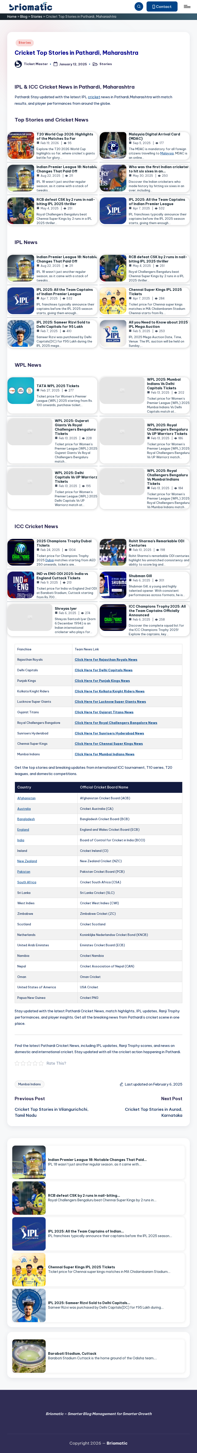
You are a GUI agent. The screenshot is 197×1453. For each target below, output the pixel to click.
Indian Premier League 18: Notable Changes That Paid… (97, 1160)
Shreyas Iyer (66, 608)
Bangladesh (26, 819)
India (20, 840)
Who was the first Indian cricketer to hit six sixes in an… (159, 169)
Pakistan (23, 871)
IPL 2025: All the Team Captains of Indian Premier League (157, 201)
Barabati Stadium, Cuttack (72, 1353)
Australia (24, 809)
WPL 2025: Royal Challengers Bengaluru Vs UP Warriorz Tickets (167, 429)
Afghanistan (26, 798)
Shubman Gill (140, 576)
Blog (23, 16)
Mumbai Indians (29, 1084)
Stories (36, 16)
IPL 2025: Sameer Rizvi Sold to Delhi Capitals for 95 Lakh (63, 324)
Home (12, 16)
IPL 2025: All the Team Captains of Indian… (86, 1231)
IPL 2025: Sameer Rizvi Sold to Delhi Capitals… (89, 1303)
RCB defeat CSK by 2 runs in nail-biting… (84, 1195)
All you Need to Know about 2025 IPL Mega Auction (158, 324)
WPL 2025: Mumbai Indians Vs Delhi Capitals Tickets (164, 383)
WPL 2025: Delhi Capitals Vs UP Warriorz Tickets (76, 477)
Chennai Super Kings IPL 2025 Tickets (81, 1267)
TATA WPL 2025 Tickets (58, 386)
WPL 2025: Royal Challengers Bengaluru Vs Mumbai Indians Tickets (167, 477)
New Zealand (27, 861)
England (23, 829)
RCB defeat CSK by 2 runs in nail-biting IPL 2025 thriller (66, 201)
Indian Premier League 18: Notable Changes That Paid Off (67, 169)
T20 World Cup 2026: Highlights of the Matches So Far (65, 136)
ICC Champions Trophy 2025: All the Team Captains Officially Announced (157, 610)
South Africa (26, 882)
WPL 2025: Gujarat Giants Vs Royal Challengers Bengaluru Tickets (75, 427)
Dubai (49, 560)
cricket (94, 97)
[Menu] (187, 6)
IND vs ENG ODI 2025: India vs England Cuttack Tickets (62, 576)
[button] (162, 6)
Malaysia (167, 153)
